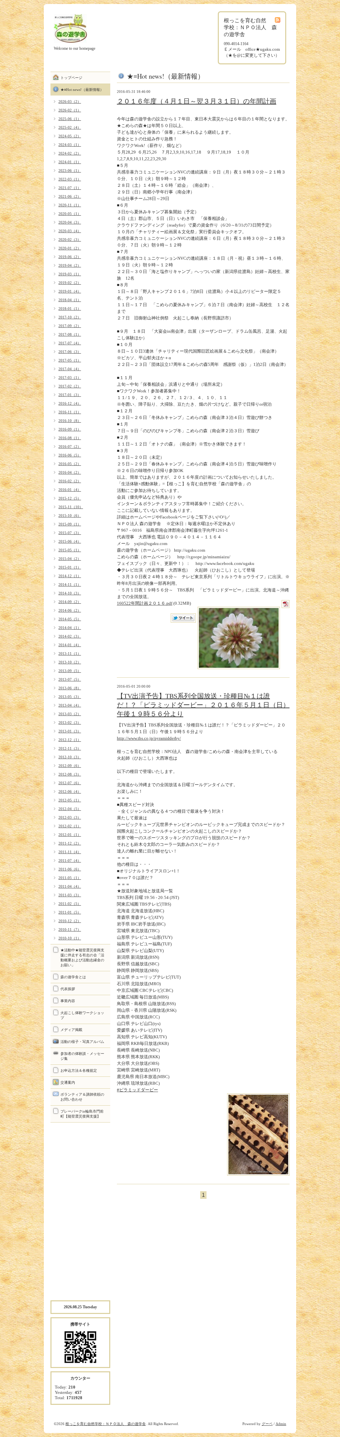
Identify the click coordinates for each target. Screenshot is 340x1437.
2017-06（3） (69, 352)
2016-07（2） (69, 446)
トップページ (71, 78)
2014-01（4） (69, 645)
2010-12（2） (69, 921)
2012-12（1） (69, 740)
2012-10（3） (69, 757)
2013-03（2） (69, 714)
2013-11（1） (69, 653)
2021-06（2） (69, 196)
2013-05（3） (69, 697)
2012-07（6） (69, 783)
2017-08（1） (69, 334)
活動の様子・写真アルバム (82, 1042)
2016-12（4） (69, 403)
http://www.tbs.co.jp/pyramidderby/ (149, 738)
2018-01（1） (69, 308)
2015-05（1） (69, 550)
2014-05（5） (69, 619)
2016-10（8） (69, 421)
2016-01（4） (69, 490)
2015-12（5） (69, 498)
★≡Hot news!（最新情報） (82, 90)
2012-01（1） (69, 835)
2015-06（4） (69, 541)
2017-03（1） (69, 377)
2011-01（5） (69, 912)
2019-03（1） (69, 274)
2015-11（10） (70, 507)
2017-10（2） (69, 317)
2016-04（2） (69, 472)
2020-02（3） (69, 239)
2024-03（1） (69, 145)
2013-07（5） (69, 679)
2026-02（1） (69, 110)
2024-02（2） (69, 153)
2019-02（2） (69, 283)
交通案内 (67, 1082)
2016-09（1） (69, 429)
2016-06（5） (69, 455)
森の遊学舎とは (73, 977)
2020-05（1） (69, 214)
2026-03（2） (69, 101)
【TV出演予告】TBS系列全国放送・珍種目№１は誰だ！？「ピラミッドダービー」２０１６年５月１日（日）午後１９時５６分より (203, 705)
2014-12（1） (69, 576)
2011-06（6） (69, 869)
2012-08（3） (69, 774)
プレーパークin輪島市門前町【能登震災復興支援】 (82, 1113)
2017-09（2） (69, 326)
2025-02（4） (69, 127)
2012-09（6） (69, 766)
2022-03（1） (69, 179)
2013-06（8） (69, 688)
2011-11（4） (69, 852)
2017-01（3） (69, 395)
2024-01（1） (69, 162)
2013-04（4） (69, 705)
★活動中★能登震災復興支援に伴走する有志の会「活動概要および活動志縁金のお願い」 (82, 957)
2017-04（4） (69, 369)
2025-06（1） (69, 119)
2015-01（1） (69, 567)
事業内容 (67, 1001)
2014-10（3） (69, 593)
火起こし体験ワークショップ (82, 1015)
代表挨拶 (67, 989)
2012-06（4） (69, 791)
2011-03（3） (69, 895)
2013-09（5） (69, 671)
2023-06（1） (69, 170)
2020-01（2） (69, 248)
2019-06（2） (69, 257)
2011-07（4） (69, 860)
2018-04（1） (69, 300)
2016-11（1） (69, 412)
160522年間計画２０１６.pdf (144, 603)
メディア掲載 (71, 1030)
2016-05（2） (69, 464)
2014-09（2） (69, 602)
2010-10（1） (69, 938)
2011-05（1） (69, 878)
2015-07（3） (69, 533)
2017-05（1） (69, 360)
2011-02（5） (69, 904)
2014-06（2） (69, 610)
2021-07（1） (69, 188)
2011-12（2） (69, 843)
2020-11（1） (69, 205)
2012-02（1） (69, 826)
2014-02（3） (69, 636)
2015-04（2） (69, 559)
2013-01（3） (69, 731)
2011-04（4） (69, 886)
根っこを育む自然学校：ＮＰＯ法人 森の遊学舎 (105, 1424)
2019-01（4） (69, 291)
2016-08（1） (69, 438)
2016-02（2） (69, 481)
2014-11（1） (69, 584)
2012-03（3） (69, 817)
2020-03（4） (69, 231)
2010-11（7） (69, 929)
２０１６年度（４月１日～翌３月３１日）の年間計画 (196, 101)
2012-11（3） (69, 748)
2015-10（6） (69, 515)
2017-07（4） (69, 343)
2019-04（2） (69, 265)
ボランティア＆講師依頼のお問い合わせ (82, 1096)
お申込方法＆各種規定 (78, 1070)
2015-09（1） (69, 524)
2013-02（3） (69, 722)
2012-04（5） (69, 809)
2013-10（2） (69, 662)
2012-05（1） (69, 800)
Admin (281, 1424)
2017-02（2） (69, 386)
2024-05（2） (69, 136)
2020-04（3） (69, 222)
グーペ (267, 1424)
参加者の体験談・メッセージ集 (82, 1056)
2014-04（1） (69, 628)
